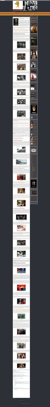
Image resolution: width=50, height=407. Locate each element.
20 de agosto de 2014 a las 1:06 (20, 387)
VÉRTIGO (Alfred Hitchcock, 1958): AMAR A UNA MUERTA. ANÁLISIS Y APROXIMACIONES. (35, 127)
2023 (31, 157)
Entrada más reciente (15, 398)
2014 (31, 163)
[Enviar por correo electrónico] (20, 378)
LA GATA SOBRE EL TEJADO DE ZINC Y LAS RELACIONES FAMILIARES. (35, 141)
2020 (31, 159)
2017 (31, 161)
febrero (32, 174)
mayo (32, 172)
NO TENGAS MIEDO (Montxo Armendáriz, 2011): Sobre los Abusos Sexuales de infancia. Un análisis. (35, 136)
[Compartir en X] (21, 378)
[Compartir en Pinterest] (22, 378)
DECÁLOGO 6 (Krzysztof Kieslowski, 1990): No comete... (33, 167)
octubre (32, 165)
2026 (31, 155)
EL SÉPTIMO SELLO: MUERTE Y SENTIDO (34, 128)
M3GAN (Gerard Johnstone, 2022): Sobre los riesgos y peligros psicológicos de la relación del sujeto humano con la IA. (34, 20)
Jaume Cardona (15, 387)
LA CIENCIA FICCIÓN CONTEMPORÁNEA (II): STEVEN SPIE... (34, 169)
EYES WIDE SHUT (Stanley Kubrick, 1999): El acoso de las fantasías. (35, 121)
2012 (31, 176)
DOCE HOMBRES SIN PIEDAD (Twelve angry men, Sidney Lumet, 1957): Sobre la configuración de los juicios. (35, 139)
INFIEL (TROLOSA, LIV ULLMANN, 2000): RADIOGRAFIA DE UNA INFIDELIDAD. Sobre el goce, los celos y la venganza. (35, 144)
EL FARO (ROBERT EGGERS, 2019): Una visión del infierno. (34, 134)
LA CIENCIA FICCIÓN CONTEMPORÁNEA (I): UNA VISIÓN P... (34, 170)
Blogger (29, 403)
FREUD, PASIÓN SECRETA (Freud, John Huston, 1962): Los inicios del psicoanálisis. (35, 124)
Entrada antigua (28, 398)
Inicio (21, 398)
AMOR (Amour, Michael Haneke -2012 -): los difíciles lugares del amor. (35, 131)
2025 (31, 156)
